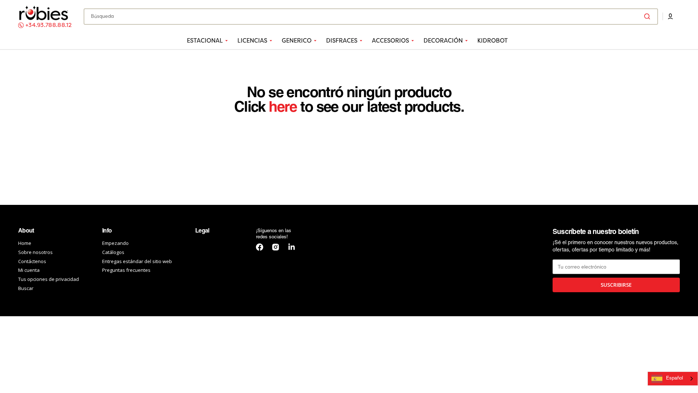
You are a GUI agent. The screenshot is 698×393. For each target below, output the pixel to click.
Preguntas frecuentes (126, 270)
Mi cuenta (29, 270)
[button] (670, 16)
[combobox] (371, 16)
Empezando (115, 243)
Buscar (25, 288)
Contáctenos (32, 261)
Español (674, 378)
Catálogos (113, 252)
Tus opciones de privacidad (48, 279)
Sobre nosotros (35, 252)
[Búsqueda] (648, 16)
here (283, 108)
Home (24, 243)
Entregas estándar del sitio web (137, 261)
